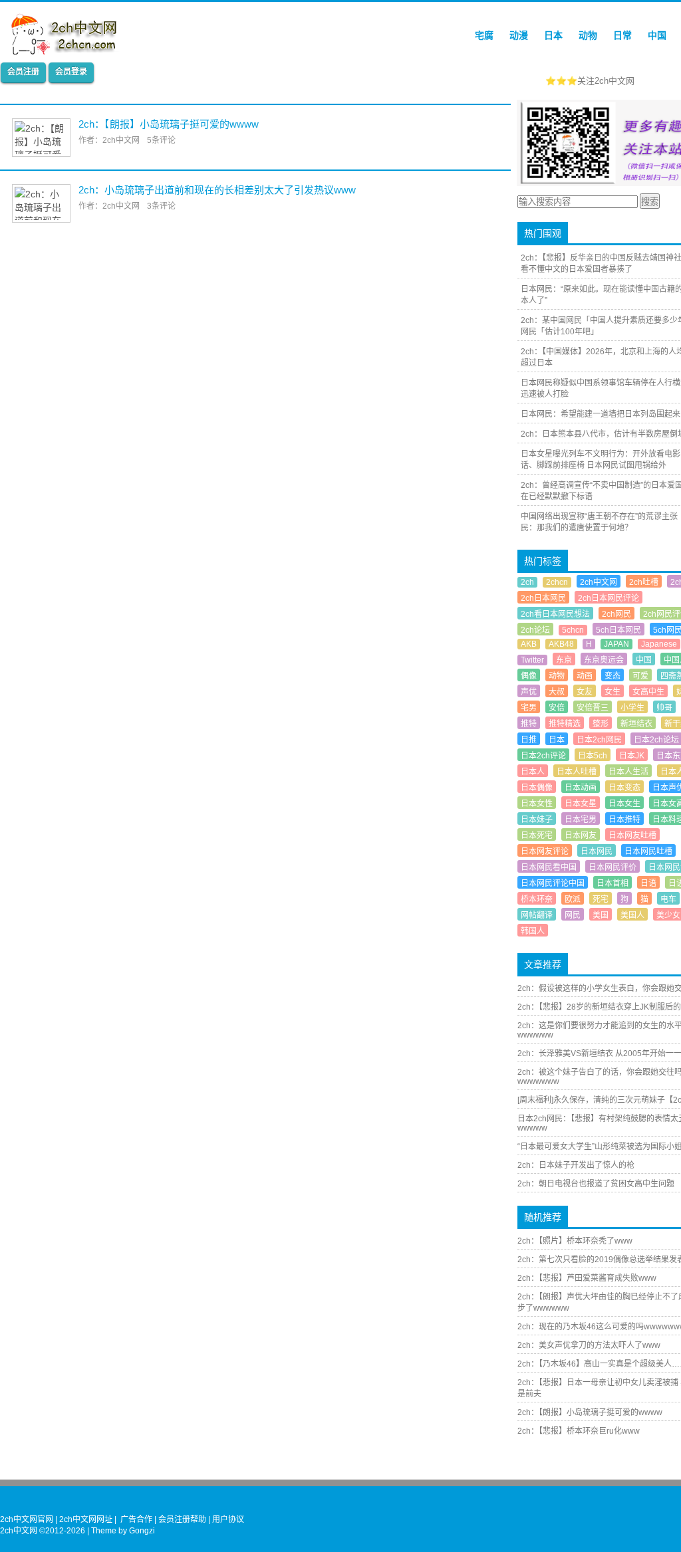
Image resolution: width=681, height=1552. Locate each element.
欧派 (573, 899)
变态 (612, 676)
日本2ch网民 (599, 739)
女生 (612, 692)
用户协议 (228, 1519)
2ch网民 (616, 614)
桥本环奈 (537, 899)
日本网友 (581, 835)
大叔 (557, 692)
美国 (601, 915)
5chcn (573, 630)
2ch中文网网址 (85, 1519)
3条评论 (161, 206)
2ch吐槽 (643, 582)
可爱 (640, 676)
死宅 (601, 899)
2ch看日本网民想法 (555, 614)
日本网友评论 (545, 851)
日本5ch (592, 755)
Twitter (532, 660)
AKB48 (561, 644)
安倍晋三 (593, 708)
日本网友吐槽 (632, 835)
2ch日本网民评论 (608, 598)
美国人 (632, 915)
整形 (601, 723)
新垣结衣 (636, 723)
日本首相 (612, 883)
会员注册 (23, 71)
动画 (585, 676)
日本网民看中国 (549, 867)
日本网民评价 (612, 867)
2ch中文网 (598, 582)
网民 (573, 915)
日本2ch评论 (543, 755)
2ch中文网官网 (26, 1519)
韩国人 (533, 931)
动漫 (518, 35)
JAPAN (616, 644)
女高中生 (648, 692)
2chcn (557, 582)
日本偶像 (537, 787)
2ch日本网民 (543, 598)
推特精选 (565, 723)
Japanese (659, 644)
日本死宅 (537, 835)
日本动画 (581, 787)
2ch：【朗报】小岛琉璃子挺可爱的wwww (168, 124)
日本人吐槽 (577, 771)
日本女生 (624, 803)
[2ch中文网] (67, 51)
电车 (668, 899)
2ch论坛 (535, 630)
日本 (553, 35)
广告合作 (136, 1519)
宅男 (529, 708)
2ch (527, 582)
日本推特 (624, 819)
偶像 (529, 676)
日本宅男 (581, 819)
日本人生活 (628, 771)
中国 (657, 35)
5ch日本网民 (618, 630)
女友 (585, 692)
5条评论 (161, 140)
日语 (648, 883)
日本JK (631, 755)
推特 (529, 723)
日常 (622, 35)
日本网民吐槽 (648, 851)
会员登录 (71, 71)
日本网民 (597, 851)
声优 (529, 692)
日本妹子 (537, 819)
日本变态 (624, 787)
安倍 (557, 708)
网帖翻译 (537, 915)
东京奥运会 (604, 660)
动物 (588, 35)
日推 (529, 739)
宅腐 (484, 35)
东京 (564, 660)
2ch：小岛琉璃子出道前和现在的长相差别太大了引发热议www (217, 189)
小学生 (632, 708)
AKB (529, 644)
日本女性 (537, 803)
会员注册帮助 (182, 1519)
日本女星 (581, 803)
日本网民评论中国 (553, 883)
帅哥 (664, 708)
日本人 (533, 771)
